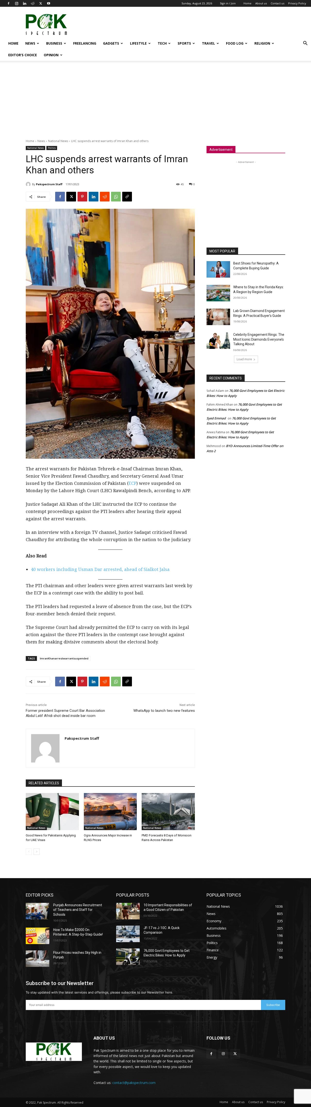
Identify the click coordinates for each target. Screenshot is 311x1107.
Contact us (277, 3)
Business (54, 43)
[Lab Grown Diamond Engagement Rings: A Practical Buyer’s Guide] (218, 317)
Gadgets (111, 43)
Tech (162, 43)
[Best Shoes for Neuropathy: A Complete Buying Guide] (218, 269)
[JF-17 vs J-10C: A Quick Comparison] (128, 934)
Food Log (234, 43)
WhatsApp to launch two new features (164, 710)
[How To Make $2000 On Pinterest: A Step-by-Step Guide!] (37, 936)
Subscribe (273, 1005)
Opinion (51, 55)
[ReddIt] (105, 196)
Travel (208, 43)
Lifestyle (138, 43)
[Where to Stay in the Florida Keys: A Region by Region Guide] (218, 293)
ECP (132, 483)
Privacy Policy (297, 3)
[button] (305, 43)
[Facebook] (8, 3)
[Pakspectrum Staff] (29, 184)
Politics (52, 148)
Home (247, 3)
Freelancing (84, 43)
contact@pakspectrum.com (134, 1082)
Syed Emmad (216, 418)
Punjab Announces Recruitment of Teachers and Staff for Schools (77, 909)
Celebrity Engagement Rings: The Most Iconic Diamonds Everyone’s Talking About (258, 339)
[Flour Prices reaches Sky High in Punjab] (37, 958)
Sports (184, 43)
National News (58, 141)
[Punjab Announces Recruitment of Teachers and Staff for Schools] (37, 911)
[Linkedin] (24, 3)
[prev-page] (29, 852)
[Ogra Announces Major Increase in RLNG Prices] (110, 811)
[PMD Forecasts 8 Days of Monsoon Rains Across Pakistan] (168, 811)
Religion (262, 43)
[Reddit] (32, 3)
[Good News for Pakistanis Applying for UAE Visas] (52, 811)
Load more (244, 359)
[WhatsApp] (116, 196)
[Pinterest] (82, 196)
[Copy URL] (127, 196)
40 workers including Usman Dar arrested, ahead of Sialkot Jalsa (100, 569)
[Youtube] (48, 3)
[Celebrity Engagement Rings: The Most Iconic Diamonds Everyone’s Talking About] (218, 340)
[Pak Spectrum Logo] (54, 1052)
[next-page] (37, 852)
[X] (40, 3)
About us (261, 3)
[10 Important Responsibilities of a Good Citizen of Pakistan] (128, 911)
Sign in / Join (228, 3)
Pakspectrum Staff (49, 184)
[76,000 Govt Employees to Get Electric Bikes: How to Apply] (128, 956)
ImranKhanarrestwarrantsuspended (64, 658)
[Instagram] (16, 3)
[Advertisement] (217, 24)
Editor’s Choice (22, 55)
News (30, 43)
